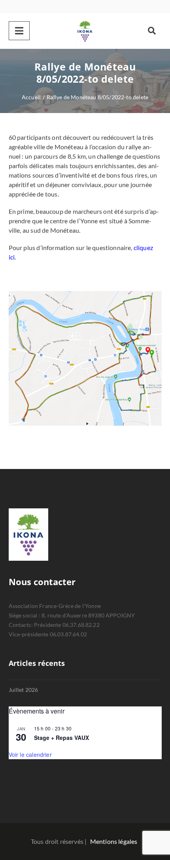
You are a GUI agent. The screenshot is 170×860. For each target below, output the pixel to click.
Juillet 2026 (23, 689)
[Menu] (19, 30)
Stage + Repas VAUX (61, 737)
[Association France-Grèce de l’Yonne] (85, 31)
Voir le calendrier (30, 754)
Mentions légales (114, 841)
